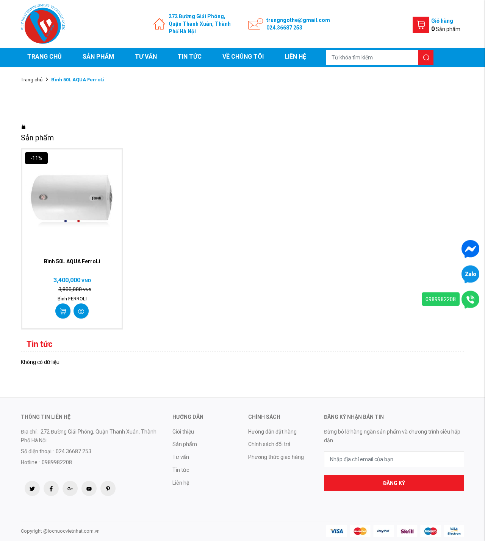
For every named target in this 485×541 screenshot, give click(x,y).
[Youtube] (89, 488)
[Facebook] (51, 488)
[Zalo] (470, 274)
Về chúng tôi (243, 56)
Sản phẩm (98, 56)
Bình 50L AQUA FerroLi (72, 261)
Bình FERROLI (72, 299)
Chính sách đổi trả (269, 444)
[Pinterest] (108, 488)
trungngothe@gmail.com (298, 20)
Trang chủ (44, 56)
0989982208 (441, 299)
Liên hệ (295, 56)
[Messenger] (470, 249)
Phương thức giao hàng (276, 457)
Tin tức (190, 56)
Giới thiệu (183, 432)
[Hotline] (470, 299)
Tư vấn (146, 56)
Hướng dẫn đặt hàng (272, 432)
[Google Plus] (70, 488)
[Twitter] (32, 488)
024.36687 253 (284, 28)
